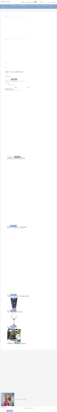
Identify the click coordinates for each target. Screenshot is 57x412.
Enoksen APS (5, 1)
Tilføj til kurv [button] (17, 156)
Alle (19, 81)
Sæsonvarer (4, 7)
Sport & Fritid (37, 5)
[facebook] (23, 2)
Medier (24, 81)
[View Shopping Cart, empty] (35, 2)
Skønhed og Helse (13, 5)
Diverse (21, 81)
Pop (6, 82)
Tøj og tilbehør (44, 5)
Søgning (54, 2)
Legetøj (3, 5)
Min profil (41, 2)
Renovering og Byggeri (22, 5)
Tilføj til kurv (14, 79)
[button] (21, 2)
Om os (49, 2)
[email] (25, 2)
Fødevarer (50, 5)
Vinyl (8, 82)
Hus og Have (30, 5)
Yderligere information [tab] (11, 84)
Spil (7, 5)
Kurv (45, 2)
